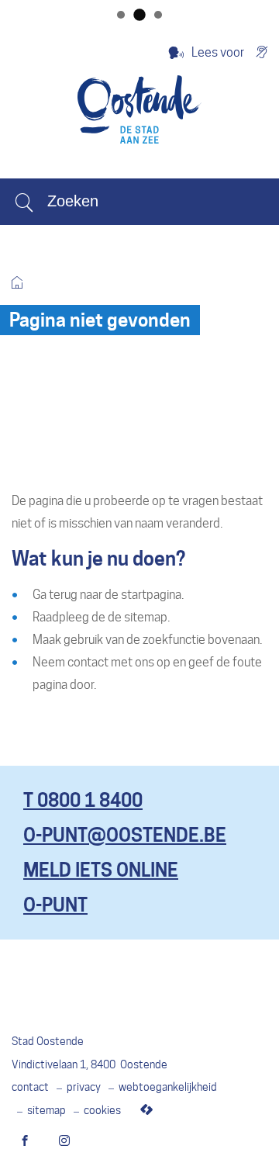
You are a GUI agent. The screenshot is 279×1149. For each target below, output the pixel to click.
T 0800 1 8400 (83, 800)
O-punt (55, 905)
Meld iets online (100, 870)
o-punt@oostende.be (124, 835)
